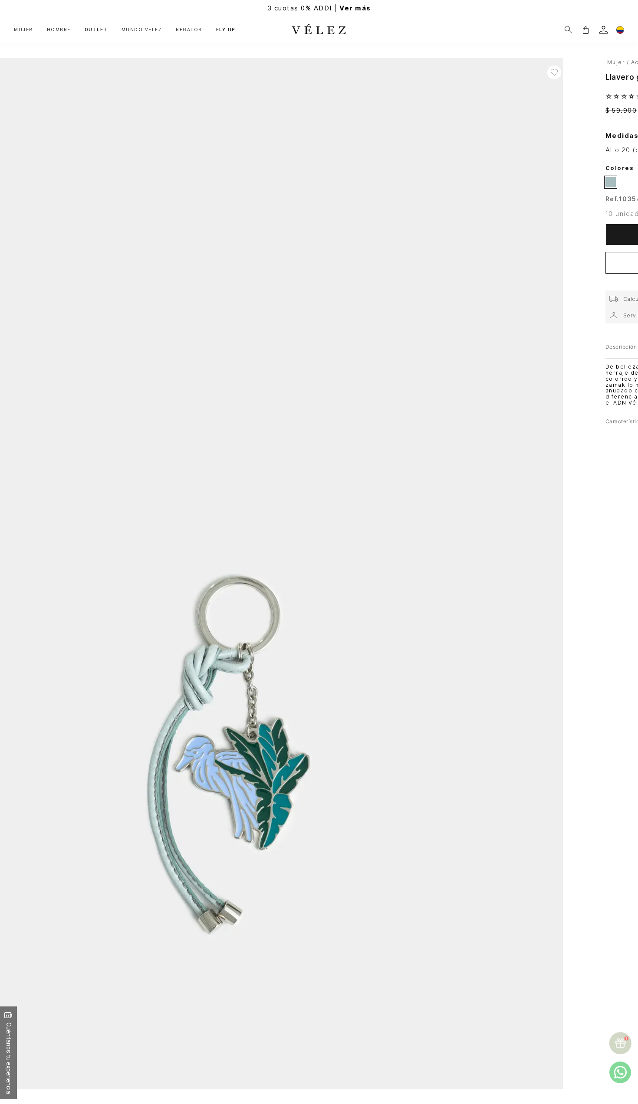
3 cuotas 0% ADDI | (319, 8)
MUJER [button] (23, 29)
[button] (585, 30)
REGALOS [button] (189, 29)
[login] (603, 30)
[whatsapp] (620, 1072)
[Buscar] (568, 29)
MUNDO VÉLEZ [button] (142, 29)
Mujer (616, 62)
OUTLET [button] (96, 29)
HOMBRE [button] (59, 29)
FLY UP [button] (226, 29)
